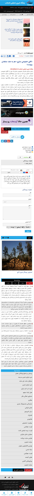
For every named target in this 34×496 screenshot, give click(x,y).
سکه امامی (29, 450)
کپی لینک (4, 132)
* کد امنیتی (28, 222)
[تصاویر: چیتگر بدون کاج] (17, 255)
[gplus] (8, 141)
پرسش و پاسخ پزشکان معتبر (23, 373)
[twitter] (2, 141)
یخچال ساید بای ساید (25, 381)
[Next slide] (3, 237)
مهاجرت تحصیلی (27, 423)
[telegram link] (9, 477)
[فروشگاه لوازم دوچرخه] (17, 112)
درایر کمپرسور (28, 411)
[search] (2, 7)
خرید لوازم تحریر (27, 385)
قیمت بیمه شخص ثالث (25, 431)
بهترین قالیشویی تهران (25, 446)
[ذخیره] (8, 56)
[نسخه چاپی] (2, 56)
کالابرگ (30, 415)
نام (30, 193)
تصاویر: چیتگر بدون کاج (24, 272)
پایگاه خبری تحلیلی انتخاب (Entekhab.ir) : (21, 69)
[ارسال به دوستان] (4, 56)
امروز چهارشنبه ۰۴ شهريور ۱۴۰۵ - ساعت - (20, 7)
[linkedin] (11, 141)
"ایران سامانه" (8, 489)
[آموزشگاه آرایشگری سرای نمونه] (17, 122)
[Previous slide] (8, 237)
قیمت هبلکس (28, 427)
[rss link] (12, 477)
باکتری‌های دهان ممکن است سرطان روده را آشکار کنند (15, 39)
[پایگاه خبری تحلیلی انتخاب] (30, 3)
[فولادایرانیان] (17, 103)
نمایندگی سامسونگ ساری (24, 404)
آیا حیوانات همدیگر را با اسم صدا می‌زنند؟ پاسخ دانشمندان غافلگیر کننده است (14, 21)
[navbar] (32, 7)
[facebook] (5, 141)
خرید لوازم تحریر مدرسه (25, 377)
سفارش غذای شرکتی (26, 434)
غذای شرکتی (28, 408)
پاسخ (9, 172)
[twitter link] (5, 477)
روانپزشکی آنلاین (27, 461)
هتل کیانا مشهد (27, 392)
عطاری (30, 400)
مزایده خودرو (28, 442)
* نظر (30, 206)
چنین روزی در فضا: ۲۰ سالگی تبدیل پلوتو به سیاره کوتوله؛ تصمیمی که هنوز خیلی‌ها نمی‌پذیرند (13, 30)
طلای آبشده (28, 457)
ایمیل (29, 199)
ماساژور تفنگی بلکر (27, 396)
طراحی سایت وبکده (26, 438)
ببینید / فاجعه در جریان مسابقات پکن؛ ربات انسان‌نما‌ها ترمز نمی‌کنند (16, 332)
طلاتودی (29, 419)
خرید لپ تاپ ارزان (26, 389)
